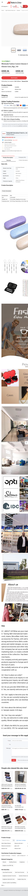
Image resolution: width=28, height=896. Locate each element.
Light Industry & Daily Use (10, 10)
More (2, 885)
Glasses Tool (4, 848)
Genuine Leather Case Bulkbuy (9, 882)
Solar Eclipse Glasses (6, 843)
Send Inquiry (14, 77)
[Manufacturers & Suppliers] (14, 2)
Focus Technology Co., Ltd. (18, 890)
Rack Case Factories (19, 872)
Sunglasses (22, 862)
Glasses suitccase (18, 843)
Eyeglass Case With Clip (8, 865)
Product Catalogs (22, 840)
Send (14, 760)
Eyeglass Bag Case (22, 879)
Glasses (4, 862)
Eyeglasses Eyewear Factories (9, 875)
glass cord (17, 846)
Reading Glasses (13, 862)
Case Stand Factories (7, 872)
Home (2, 10)
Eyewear (18, 10)
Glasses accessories (6, 846)
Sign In (3, 150)
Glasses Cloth (18, 848)
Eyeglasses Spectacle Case (9, 879)
